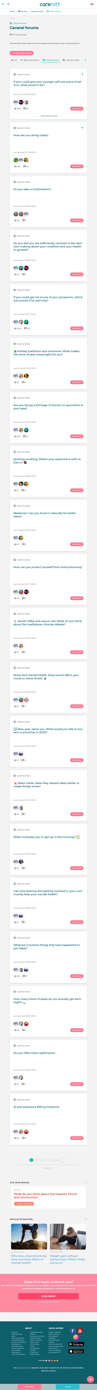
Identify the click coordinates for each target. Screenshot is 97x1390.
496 (19, 166)
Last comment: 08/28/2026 (24, 206)
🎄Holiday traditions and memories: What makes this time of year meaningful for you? (46, 353)
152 (28, 328)
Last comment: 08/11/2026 (24, 800)
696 (19, 108)
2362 (19, 328)
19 (18, 814)
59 (27, 166)
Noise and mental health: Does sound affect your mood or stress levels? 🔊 (46, 676)
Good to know (19, 23)
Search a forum (54, 1334)
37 (18, 652)
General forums (37, 11)
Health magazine (55, 1332)
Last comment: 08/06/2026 (24, 962)
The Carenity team (18, 1338)
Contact (33, 1350)
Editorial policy (35, 1338)
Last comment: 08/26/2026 (24, 368)
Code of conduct (36, 1340)
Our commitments (18, 1354)
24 (27, 436)
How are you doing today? (30, 135)
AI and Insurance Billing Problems (36, 1107)
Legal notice (34, 1342)
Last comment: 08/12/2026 (24, 746)
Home (12, 11)
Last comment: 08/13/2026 (24, 692)
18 (18, 706)
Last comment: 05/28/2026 (24, 152)
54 (18, 1138)
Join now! (48, 1296)
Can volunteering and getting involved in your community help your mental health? (48, 892)
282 (18, 436)
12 (18, 760)
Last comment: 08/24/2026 (24, 422)
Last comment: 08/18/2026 (24, 530)
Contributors (16, 1344)
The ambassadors (18, 1340)
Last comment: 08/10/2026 (24, 854)
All (15, 60)
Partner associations (19, 1342)
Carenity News (72, 60)
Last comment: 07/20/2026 (24, 1124)
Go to (56, 1160)
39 (18, 598)
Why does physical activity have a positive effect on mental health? (28, 1259)
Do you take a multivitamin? (32, 189)
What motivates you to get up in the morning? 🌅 (46, 837)
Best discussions (31, 60)
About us (15, 1332)
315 (18, 976)
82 (27, 108)
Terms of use (34, 1344)
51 (18, 490)
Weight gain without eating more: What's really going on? (67, 1259)
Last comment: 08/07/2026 (24, 908)
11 (25, 220)
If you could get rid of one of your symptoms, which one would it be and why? (48, 299)
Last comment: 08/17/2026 (24, 584)
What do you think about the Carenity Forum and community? (45, 1195)
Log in (68, 1387)
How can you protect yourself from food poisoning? (47, 567)
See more (47, 1168)
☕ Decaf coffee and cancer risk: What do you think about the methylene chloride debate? (47, 622)
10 (18, 922)
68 (18, 220)
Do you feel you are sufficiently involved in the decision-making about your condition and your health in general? (48, 246)
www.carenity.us (24, 1368)
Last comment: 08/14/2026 (24, 638)
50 (18, 274)
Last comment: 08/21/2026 (24, 476)
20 (18, 544)
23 (18, 382)
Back (13, 18)
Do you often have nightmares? (34, 1053)
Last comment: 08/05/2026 (24, 1016)
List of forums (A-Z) (55, 1344)
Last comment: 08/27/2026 (24, 314)
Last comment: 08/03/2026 (24, 1070)
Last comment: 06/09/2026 (24, 94)
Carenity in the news (37, 1336)
